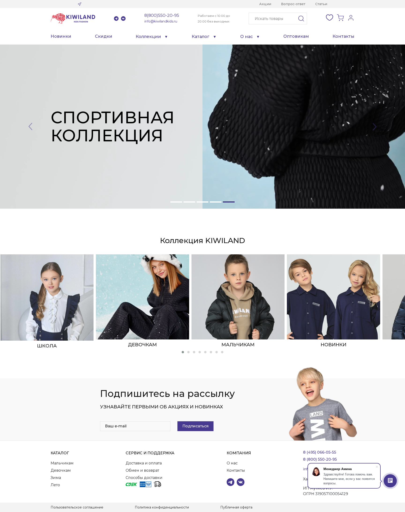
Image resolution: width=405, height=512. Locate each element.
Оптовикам (296, 36)
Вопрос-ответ (293, 4)
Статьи (321, 4)
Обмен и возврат (142, 470)
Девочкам (61, 470)
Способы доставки (144, 477)
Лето (55, 485)
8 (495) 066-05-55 (319, 452)
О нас (246, 36)
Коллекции (148, 36)
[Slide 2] (189, 202)
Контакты (343, 36)
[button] (183, 352)
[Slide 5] (229, 202)
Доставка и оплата (144, 463)
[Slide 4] (215, 202)
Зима (56, 477)
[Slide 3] (202, 202)
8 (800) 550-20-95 (320, 459)
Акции (265, 4)
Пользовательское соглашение (77, 507)
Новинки (61, 36)
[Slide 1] (176, 202)
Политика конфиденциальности (162, 507)
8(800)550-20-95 (161, 15)
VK (123, 18)
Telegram (116, 18)
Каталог (201, 36)
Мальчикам (62, 463)
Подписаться (195, 426)
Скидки (103, 36)
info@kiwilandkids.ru (160, 21)
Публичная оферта (236, 507)
